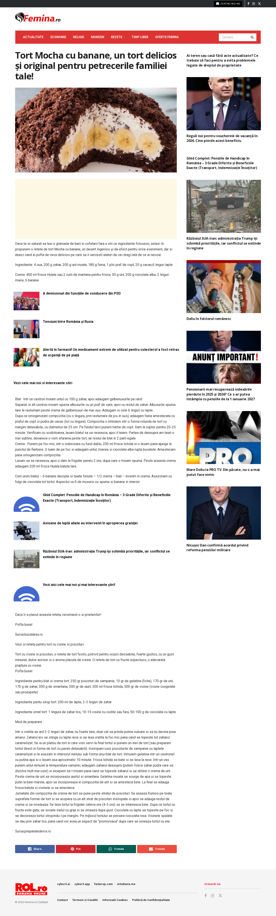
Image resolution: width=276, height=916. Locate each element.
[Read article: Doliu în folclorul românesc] (224, 286)
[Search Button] (252, 37)
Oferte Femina (167, 37)
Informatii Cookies (115, 900)
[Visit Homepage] (38, 19)
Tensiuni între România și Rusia (68, 322)
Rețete (116, 37)
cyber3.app (82, 884)
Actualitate (33, 37)
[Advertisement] (96, 209)
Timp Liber (140, 37)
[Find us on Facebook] (248, 4)
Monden (97, 37)
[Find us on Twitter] (259, 4)
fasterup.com (103, 884)
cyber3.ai (63, 884)
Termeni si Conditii (85, 900)
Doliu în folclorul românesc (209, 318)
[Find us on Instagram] (253, 4)
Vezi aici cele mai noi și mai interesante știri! (79, 585)
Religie (78, 37)
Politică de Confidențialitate (151, 900)
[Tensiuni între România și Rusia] (26, 336)
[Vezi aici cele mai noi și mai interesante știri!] (26, 599)
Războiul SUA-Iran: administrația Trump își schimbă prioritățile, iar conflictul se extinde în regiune (106, 554)
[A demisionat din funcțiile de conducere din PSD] (26, 308)
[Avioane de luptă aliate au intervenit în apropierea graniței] (26, 537)
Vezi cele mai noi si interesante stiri (43, 383)
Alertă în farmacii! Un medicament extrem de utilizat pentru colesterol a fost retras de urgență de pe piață (111, 352)
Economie (58, 37)
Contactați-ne (230, 3)
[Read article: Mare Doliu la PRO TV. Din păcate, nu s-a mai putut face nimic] (224, 437)
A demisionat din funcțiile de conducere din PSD (82, 293)
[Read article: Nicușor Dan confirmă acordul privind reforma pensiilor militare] (224, 513)
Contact (43, 902)
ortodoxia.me (126, 884)
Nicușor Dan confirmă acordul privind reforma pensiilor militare (217, 547)
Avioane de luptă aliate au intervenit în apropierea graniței (90, 523)
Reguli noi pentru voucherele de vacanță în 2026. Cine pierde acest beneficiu (222, 138)
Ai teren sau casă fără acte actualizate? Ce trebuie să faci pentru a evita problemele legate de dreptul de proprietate (222, 60)
